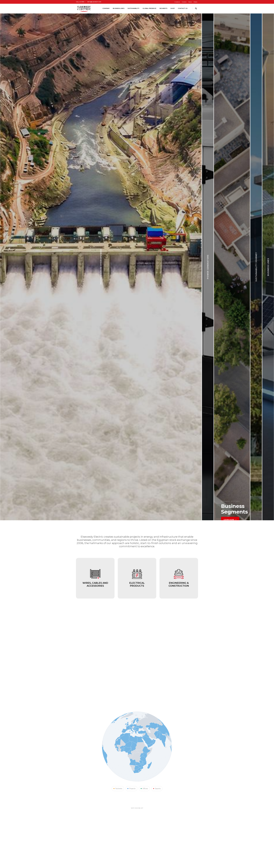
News (190, 2)
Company (106, 8)
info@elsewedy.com (94, 2)
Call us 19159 (80, 2)
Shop (173, 8)
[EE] (84, 8)
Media (195, 2)
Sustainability (133, 8)
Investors (177, 2)
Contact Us (182, 8)
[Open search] (196, 8)
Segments (163, 8)
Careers (184, 2)
